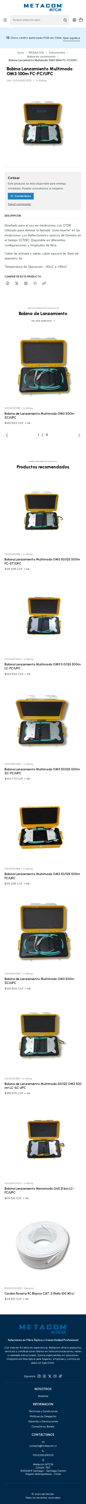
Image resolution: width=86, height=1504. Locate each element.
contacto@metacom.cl (43, 1445)
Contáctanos (23, 196)
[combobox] (39, 20)
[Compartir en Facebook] (8, 283)
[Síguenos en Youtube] (55, 1376)
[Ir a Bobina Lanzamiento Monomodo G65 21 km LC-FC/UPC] (43, 1140)
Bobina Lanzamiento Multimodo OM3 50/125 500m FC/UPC (42, 876)
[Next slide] (78, 435)
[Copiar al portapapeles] (44, 283)
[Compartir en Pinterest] (35, 283)
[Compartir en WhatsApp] (26, 283)
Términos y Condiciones (43, 1411)
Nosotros (43, 1396)
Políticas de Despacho (43, 1416)
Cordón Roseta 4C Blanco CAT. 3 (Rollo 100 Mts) (39, 1293)
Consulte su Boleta (43, 1426)
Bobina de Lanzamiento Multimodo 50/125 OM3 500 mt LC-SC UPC (43, 1086)
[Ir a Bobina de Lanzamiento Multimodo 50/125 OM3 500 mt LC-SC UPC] (43, 1036)
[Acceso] (74, 20)
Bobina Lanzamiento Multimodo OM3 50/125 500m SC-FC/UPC (42, 771)
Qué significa (57, 38)
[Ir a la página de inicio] (43, 7)
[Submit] (65, 20)
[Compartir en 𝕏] (17, 283)
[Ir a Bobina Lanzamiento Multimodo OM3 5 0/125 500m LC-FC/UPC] (43, 616)
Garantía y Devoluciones (43, 1421)
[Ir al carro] (81, 20)
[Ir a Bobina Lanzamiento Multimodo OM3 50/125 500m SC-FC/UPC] (43, 721)
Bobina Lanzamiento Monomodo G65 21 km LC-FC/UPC (39, 1190)
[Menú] (5, 20)
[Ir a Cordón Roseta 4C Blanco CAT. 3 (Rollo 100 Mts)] (43, 1245)
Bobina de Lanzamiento (41, 56)
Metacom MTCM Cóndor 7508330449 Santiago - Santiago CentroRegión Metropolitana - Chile (43, 1469)
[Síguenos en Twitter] (50, 1376)
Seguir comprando (19, 204)
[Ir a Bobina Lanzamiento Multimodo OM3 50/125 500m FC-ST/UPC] (43, 511)
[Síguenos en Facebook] (44, 1376)
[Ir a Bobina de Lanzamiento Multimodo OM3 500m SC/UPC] (43, 366)
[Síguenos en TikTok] (60, 1376)
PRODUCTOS (36, 52)
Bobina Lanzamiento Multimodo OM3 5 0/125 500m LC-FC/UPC (43, 666)
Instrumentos (57, 52)
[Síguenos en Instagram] (39, 1376)
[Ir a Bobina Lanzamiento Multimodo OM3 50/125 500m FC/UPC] (43, 826)
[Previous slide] (8, 435)
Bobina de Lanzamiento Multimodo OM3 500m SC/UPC (39, 415)
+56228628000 (43, 1455)
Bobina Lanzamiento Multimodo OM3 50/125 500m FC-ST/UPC (42, 561)
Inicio (20, 52)
